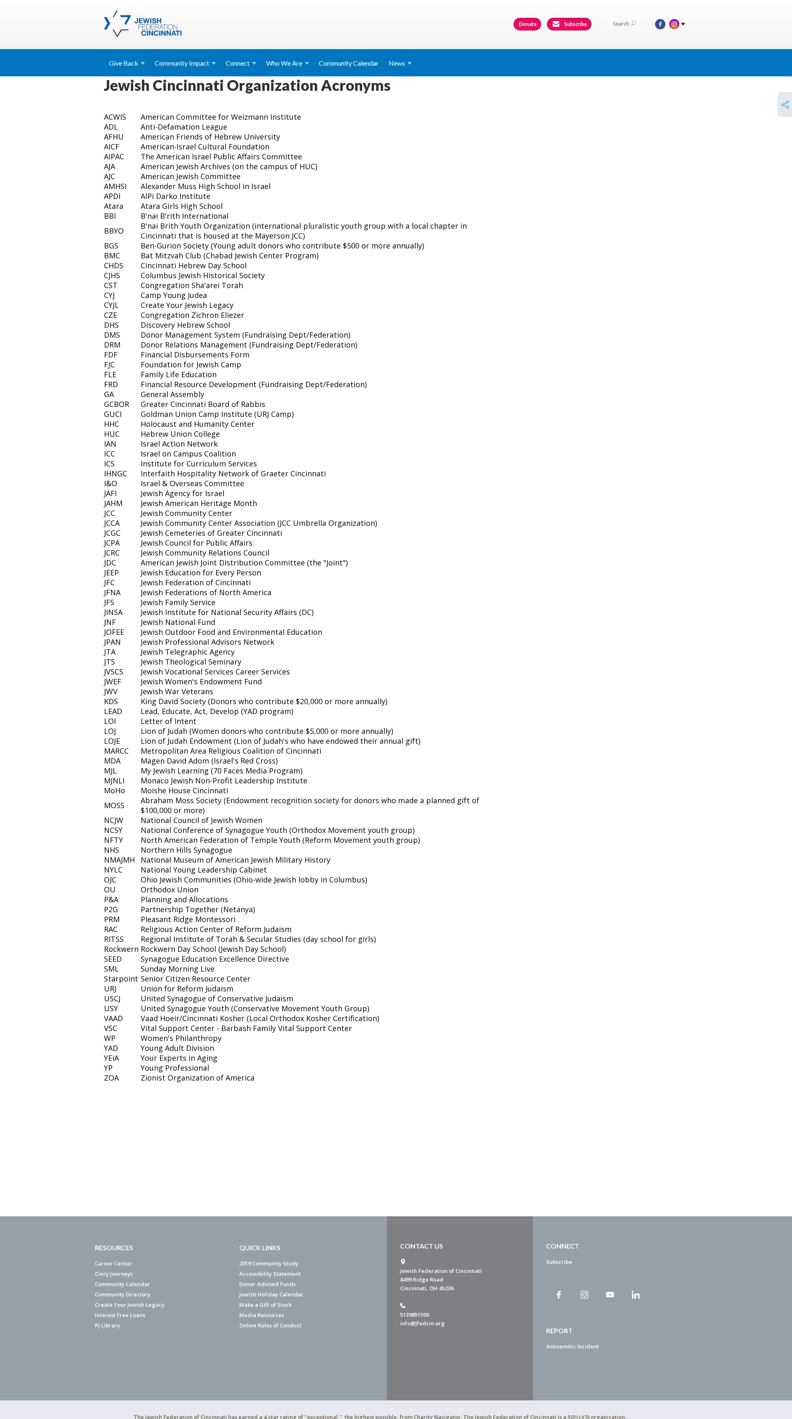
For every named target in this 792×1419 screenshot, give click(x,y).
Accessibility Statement (270, 1273)
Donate (528, 24)
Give (123, 63)
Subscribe (575, 24)
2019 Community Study (268, 1263)
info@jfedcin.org (422, 1323)
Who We (284, 63)
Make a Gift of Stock (265, 1304)
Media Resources (261, 1315)
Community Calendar (349, 63)
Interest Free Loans (120, 1315)
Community (182, 63)
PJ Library (107, 1325)
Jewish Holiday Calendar (271, 1294)
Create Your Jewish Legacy (130, 1304)
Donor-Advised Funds (267, 1284)
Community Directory (123, 1294)
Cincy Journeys (114, 1273)
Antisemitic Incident (572, 1346)
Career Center (113, 1263)
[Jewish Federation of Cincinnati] (144, 23)
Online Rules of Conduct (270, 1325)
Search (621, 23)
